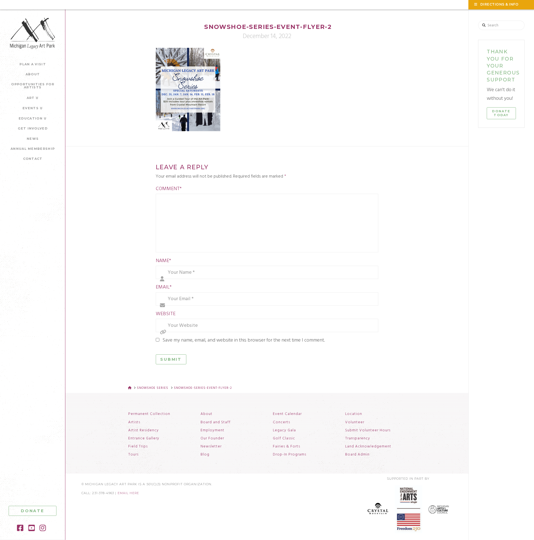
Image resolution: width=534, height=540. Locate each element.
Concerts (281, 422)
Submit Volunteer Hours (367, 430)
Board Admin (357, 454)
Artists (134, 422)
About (206, 414)
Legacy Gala (284, 430)
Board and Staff (216, 422)
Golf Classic (284, 438)
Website (165, 314)
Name (163, 261)
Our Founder (212, 438)
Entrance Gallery (143, 438)
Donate (32, 510)
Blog (205, 454)
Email (164, 287)
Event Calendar (287, 414)
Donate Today (501, 113)
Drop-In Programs (289, 454)
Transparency (357, 438)
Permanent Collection (149, 414)
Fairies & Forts (286, 446)
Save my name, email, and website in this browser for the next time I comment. (243, 340)
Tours (133, 454)
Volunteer (354, 422)
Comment (169, 189)
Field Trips (138, 446)
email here (128, 493)
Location (353, 414)
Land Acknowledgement (368, 446)
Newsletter (211, 446)
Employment (212, 430)
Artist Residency (143, 430)
